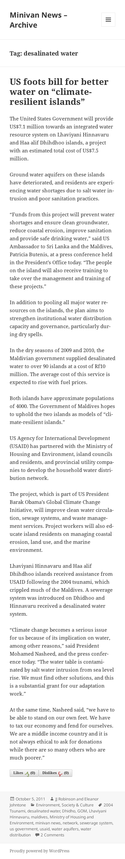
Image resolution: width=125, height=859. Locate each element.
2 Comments (52, 835)
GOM (82, 811)
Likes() (24, 772)
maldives (39, 817)
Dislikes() (55, 772)
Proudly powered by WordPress (39, 851)
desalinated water (43, 811)
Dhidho (68, 811)
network (70, 823)
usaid (45, 829)
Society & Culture (78, 805)
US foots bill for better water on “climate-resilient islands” (59, 91)
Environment (48, 805)
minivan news (48, 823)
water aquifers (65, 829)
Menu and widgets (108, 26)
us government (24, 829)
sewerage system (96, 823)
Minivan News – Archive (38, 20)
